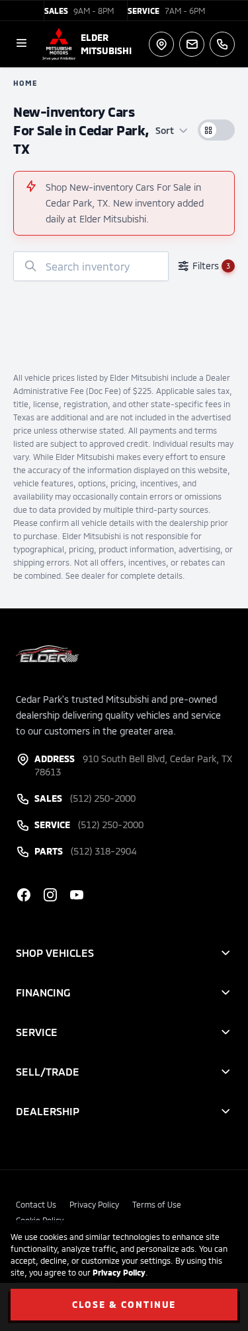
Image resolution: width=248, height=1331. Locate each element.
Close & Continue (124, 1304)
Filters (211, 265)
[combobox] (91, 266)
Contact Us (36, 1204)
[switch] (216, 130)
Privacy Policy (119, 1272)
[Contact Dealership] (191, 44)
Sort (164, 130)
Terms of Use (156, 1204)
